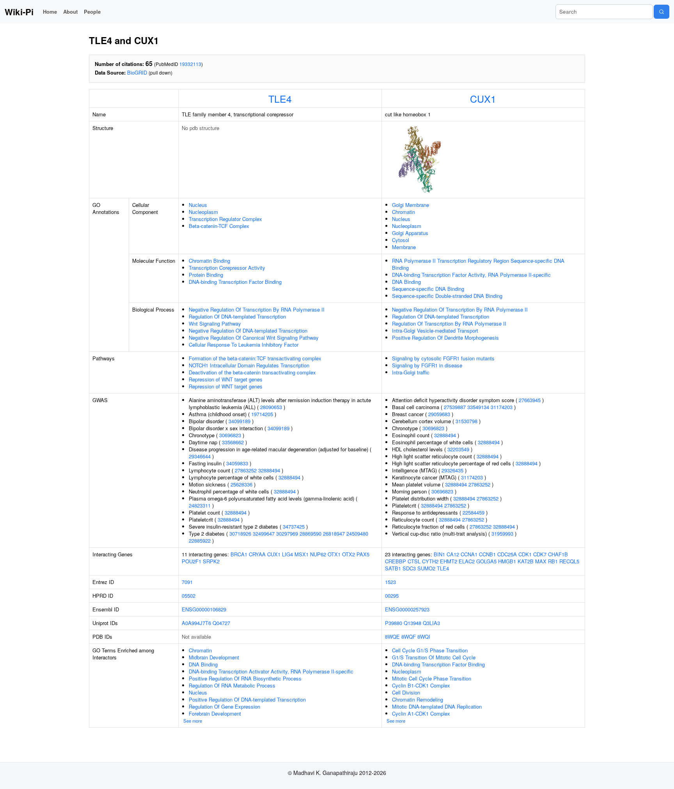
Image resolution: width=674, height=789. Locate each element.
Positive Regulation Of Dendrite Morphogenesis (445, 337)
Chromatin (403, 212)
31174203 (502, 407)
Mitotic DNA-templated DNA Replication (437, 706)
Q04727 (221, 623)
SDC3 (409, 568)
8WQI (423, 636)
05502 (188, 595)
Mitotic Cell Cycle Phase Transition (431, 678)
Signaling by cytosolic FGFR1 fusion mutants (443, 358)
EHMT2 (448, 561)
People (92, 11)
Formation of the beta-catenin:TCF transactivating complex (255, 358)
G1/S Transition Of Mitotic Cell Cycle (433, 657)
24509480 (357, 533)
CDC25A (507, 554)
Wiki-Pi (19, 11)
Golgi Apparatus (410, 233)
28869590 (310, 533)
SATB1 (393, 568)
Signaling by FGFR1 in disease (427, 365)
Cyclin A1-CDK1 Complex (421, 713)
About (70, 11)
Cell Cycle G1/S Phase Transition (430, 650)
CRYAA (257, 554)
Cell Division (406, 692)
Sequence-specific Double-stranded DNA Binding (447, 295)
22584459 (473, 512)
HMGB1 (507, 561)
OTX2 (348, 554)
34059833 (237, 463)
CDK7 (539, 554)
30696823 (230, 435)
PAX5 (363, 554)
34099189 (239, 421)
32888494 (269, 470)
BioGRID (137, 72)
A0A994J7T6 (196, 623)
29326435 (452, 470)
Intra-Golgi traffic (410, 372)
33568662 (233, 442)
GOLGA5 (486, 561)
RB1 (553, 561)
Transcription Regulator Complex (225, 219)
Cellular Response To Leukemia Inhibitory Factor (243, 344)
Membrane (404, 247)
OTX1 (334, 554)
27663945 (530, 400)
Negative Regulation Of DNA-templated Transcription (248, 330)
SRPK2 (211, 561)
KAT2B (526, 561)
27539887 (455, 407)
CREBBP (395, 561)
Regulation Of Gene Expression (224, 706)
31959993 (502, 533)
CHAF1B (558, 554)
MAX (540, 561)
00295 (392, 595)
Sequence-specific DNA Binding (428, 288)
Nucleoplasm (203, 212)
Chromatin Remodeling (417, 699)
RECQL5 (569, 561)
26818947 (334, 533)
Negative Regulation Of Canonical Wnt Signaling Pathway (254, 337)
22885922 (200, 540)
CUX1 (483, 98)
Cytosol (400, 240)
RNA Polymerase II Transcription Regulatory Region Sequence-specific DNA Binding (478, 264)
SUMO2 (426, 568)
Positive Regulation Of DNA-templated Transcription (247, 699)
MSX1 (301, 554)
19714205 (262, 414)
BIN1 (439, 554)
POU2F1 (191, 561)
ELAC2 (467, 561)
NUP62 (318, 554)
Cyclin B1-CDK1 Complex (421, 685)
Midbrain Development (214, 657)
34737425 (294, 526)
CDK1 (525, 554)
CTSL (414, 561)
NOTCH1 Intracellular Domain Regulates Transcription (249, 365)
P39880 (393, 623)
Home (50, 11)
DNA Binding (406, 281)
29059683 (439, 414)
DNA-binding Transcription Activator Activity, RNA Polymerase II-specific (271, 671)
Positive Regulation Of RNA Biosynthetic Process (245, 678)
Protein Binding (206, 274)
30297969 (287, 533)
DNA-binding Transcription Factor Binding (235, 281)
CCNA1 (469, 554)
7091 (187, 582)
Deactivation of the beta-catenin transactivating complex (252, 372)
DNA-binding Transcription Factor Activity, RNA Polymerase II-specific (471, 274)
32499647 (264, 533)
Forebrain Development (215, 713)
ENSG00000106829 (204, 609)
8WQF (408, 636)
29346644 (200, 456)
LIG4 (287, 554)
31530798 (466, 421)
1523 (390, 582)
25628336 (241, 484)
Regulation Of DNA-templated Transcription (237, 316)
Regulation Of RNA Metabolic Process (232, 685)
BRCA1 (239, 554)
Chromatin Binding (209, 260)
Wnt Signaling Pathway (215, 323)
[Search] (661, 12)
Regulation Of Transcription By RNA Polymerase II (449, 323)
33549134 (478, 407)
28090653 (271, 407)
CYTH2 (430, 561)
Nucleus (198, 204)
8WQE (392, 636)
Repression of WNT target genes (226, 379)
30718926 (240, 533)
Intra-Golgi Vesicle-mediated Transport (435, 330)
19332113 (190, 64)
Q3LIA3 (431, 623)
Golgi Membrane (410, 204)
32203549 (458, 449)
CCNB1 (487, 554)
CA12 (453, 554)
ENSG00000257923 (407, 609)
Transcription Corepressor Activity (227, 267)
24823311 (200, 505)
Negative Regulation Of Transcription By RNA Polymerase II (257, 309)
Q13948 (412, 623)
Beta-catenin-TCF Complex (219, 226)
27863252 (246, 470)
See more (192, 721)
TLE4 (280, 98)
